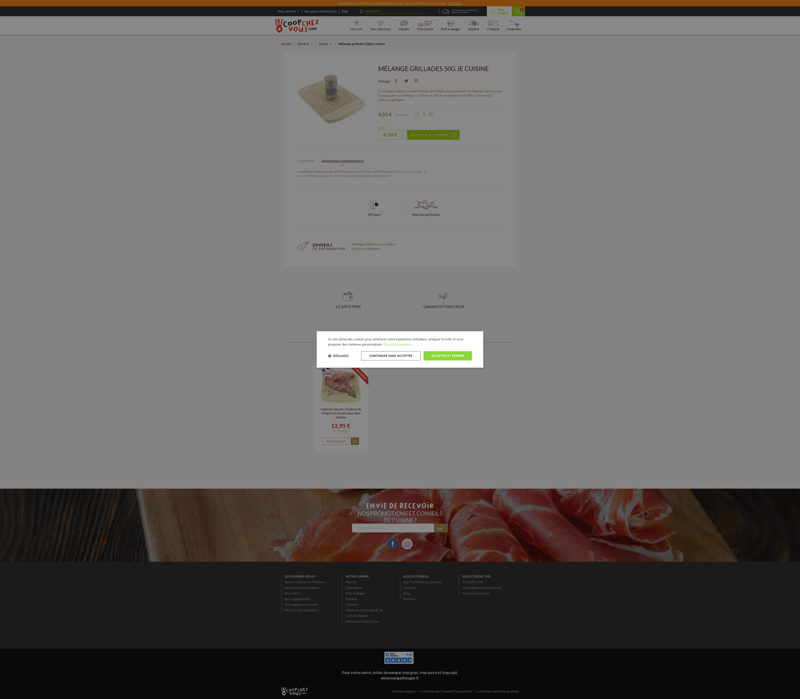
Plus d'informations (397, 344)
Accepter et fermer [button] (447, 356)
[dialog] (400, 349)
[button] (338, 355)
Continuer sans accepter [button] (390, 356)
